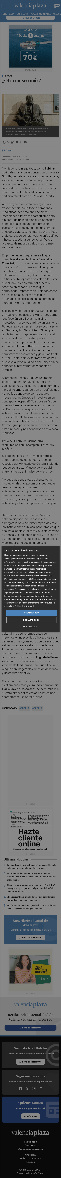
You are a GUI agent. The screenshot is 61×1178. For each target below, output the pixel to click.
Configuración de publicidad (28, 599)
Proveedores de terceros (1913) (18, 579)
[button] (30, 626)
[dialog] (31, 589)
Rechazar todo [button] (31, 620)
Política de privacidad (24, 606)
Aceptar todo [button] (31, 613)
